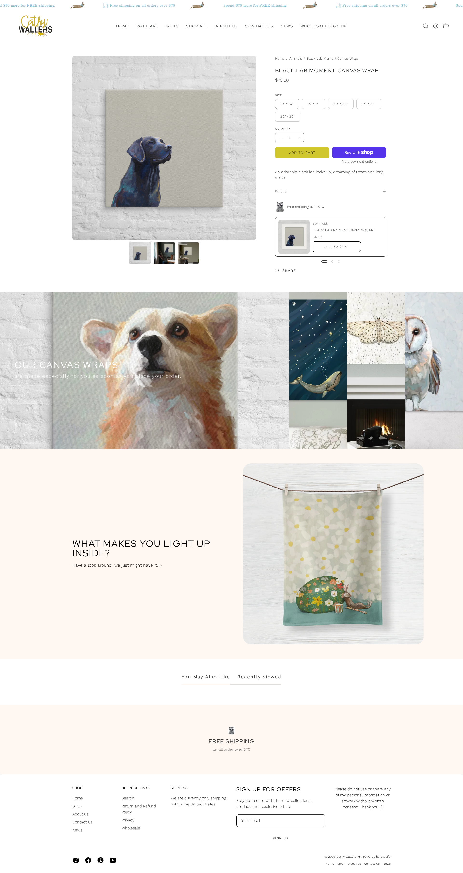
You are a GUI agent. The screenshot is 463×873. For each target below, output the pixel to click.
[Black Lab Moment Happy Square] (294, 237)
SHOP (77, 806)
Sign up (281, 838)
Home (280, 58)
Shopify (385, 856)
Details (280, 191)
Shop (77, 788)
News (77, 830)
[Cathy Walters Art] (34, 26)
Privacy (128, 820)
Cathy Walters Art (349, 856)
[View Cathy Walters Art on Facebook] (88, 860)
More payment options (359, 161)
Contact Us (82, 822)
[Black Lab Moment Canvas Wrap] (140, 253)
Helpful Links (136, 788)
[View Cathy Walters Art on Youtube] (112, 860)
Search (128, 798)
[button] (147, 26)
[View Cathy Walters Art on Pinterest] (100, 860)
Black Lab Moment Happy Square (344, 230)
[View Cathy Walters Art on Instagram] (75, 860)
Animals (295, 58)
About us (80, 814)
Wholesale (131, 828)
